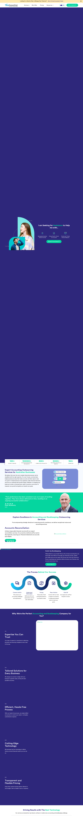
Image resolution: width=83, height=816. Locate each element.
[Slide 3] (9, 541)
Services (26, 5)
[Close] (81, 1)
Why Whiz (34, 5)
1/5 (5, 631)
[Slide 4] (11, 541)
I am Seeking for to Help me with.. (54, 226)
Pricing (42, 5)
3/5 (5, 703)
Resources (49, 5)
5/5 (5, 777)
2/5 (5, 667)
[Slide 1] (5, 541)
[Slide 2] (7, 541)
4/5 (5, 740)
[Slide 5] (13, 541)
